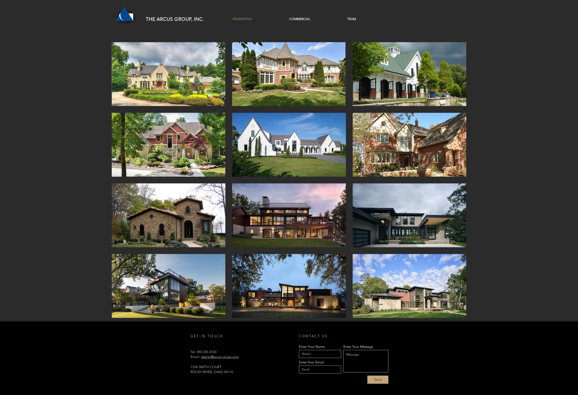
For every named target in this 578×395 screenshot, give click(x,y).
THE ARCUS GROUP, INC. (175, 19)
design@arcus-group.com (220, 357)
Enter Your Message (358, 346)
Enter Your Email (311, 362)
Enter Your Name (312, 346)
